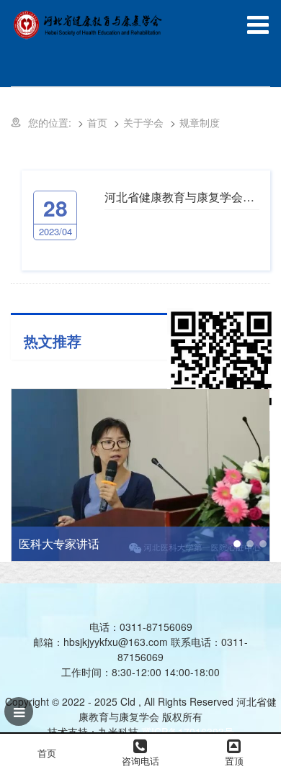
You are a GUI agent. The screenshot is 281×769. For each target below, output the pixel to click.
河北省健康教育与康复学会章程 (181, 196)
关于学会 (143, 122)
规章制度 (199, 122)
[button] (237, 543)
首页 (97, 122)
